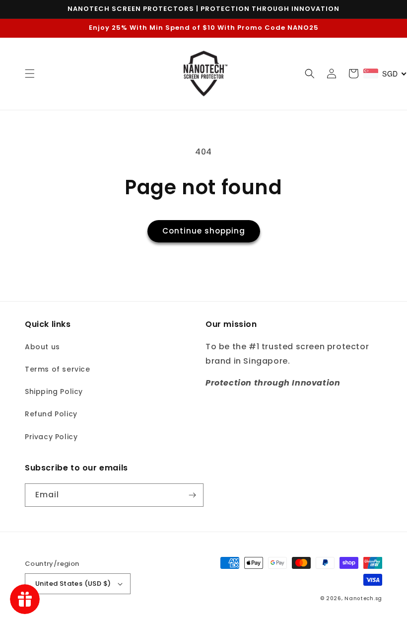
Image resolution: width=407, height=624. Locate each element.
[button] (30, 73)
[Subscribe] (192, 495)
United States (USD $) (73, 583)
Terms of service (57, 369)
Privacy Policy (51, 437)
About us (42, 347)
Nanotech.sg (363, 598)
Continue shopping (203, 231)
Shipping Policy (54, 391)
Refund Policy (51, 414)
